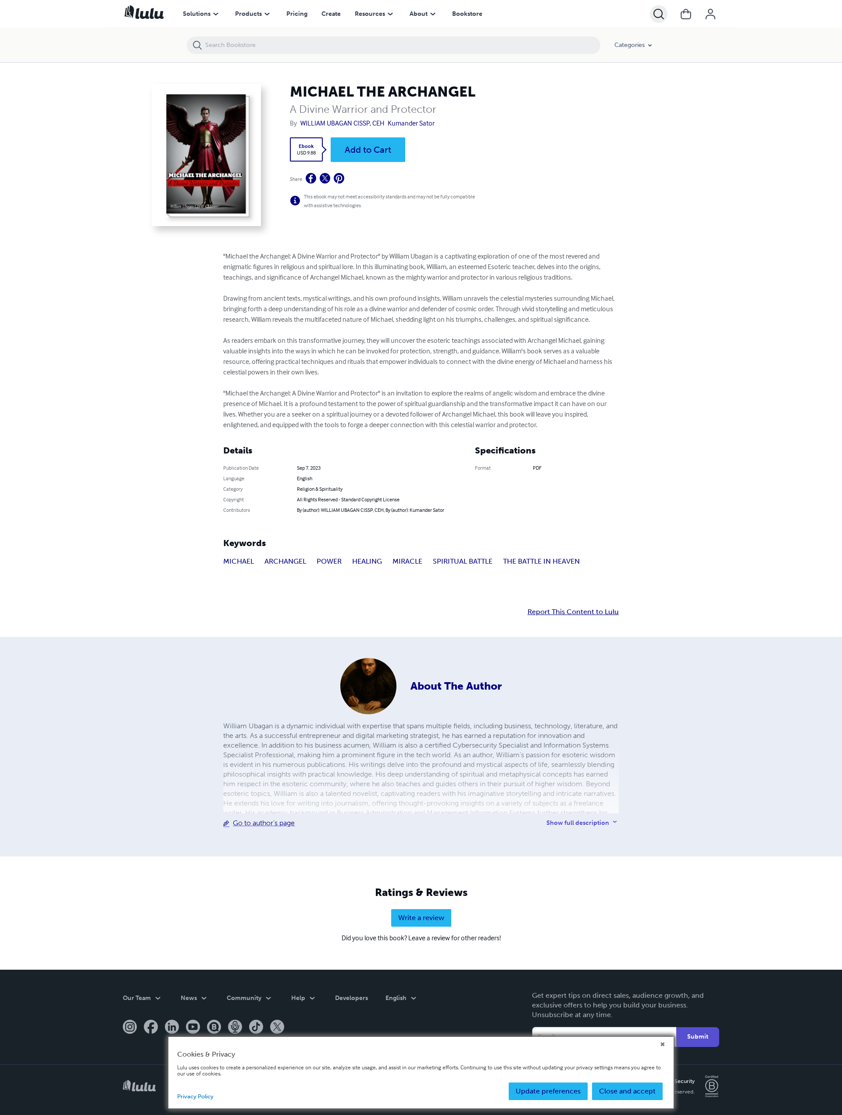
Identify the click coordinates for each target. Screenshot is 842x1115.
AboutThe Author (456, 686)
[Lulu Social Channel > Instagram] (130, 1028)
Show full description (577, 823)
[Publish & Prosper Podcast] (235, 1028)
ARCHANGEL (285, 561)
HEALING (367, 561)
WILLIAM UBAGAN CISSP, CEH (342, 123)
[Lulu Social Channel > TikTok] (256, 1028)
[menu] (215, 14)
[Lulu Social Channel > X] (277, 1028)
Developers (351, 998)
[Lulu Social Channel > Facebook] (151, 1028)
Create (331, 14)
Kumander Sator (411, 123)
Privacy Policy (195, 1096)
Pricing (296, 14)
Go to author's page (264, 823)
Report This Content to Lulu (573, 612)
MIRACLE (407, 561)
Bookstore (467, 14)
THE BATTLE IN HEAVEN (541, 561)
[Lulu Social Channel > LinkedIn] (172, 1028)
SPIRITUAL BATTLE (462, 561)
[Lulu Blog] (214, 1028)
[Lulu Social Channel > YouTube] (193, 1028)
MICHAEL (238, 561)
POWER (329, 561)
